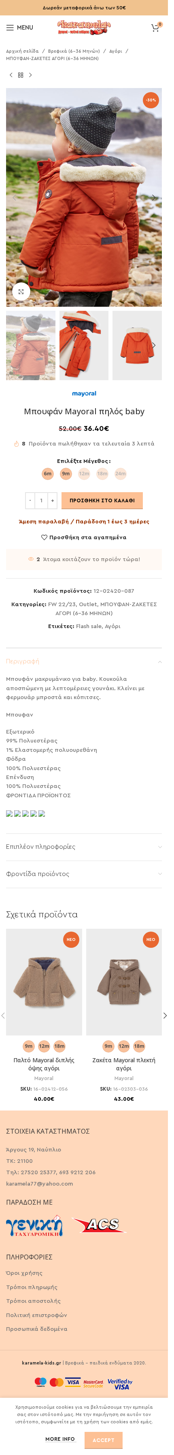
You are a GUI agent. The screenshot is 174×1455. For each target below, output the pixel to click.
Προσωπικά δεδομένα (37, 1329)
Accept (104, 1440)
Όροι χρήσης (24, 1273)
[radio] (48, 474)
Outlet (88, 604)
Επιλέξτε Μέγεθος (82, 461)
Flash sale (89, 626)
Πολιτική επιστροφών (36, 1315)
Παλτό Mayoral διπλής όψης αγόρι (43, 1064)
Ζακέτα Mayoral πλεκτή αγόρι (123, 1064)
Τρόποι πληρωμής (31, 1287)
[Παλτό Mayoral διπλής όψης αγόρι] (44, 982)
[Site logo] (84, 27)
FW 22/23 (62, 604)
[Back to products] (20, 75)
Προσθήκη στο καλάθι (102, 500)
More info (60, 1439)
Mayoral (43, 1078)
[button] (14, 197)
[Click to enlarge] (21, 291)
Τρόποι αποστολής (33, 1301)
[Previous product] (11, 75)
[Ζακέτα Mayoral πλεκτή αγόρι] (124, 982)
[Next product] (30, 75)
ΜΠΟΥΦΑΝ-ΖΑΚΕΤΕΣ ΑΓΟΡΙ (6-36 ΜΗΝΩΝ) (52, 58)
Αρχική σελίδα (22, 51)
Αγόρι (115, 51)
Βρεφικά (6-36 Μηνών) (74, 51)
